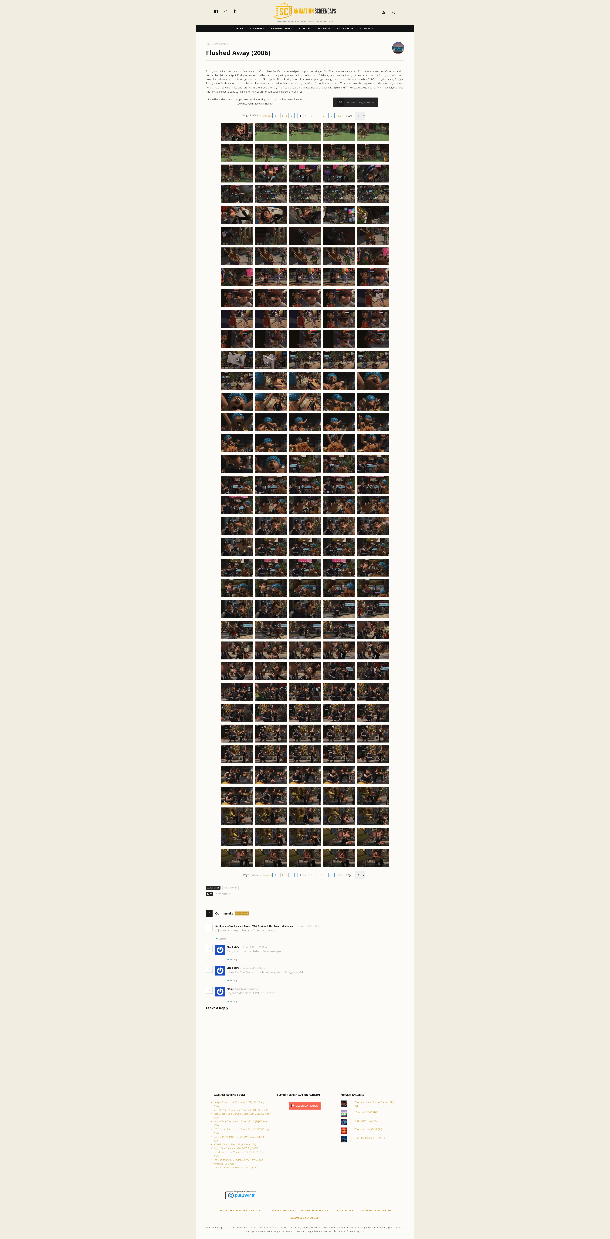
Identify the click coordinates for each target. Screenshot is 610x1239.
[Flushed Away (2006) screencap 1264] (339, 140)
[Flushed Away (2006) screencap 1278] (305, 203)
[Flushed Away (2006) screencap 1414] (339, 763)
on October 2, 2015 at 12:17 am (254, 968)
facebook (219, 11)
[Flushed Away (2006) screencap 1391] (237, 680)
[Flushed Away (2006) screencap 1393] (305, 680)
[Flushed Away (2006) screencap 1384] (339, 638)
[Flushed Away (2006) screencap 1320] (373, 369)
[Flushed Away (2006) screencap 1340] (373, 452)
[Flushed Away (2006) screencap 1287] (271, 244)
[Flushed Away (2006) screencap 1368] (305, 576)
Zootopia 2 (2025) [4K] (366, 1112)
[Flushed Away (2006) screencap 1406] (237, 742)
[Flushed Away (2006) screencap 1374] (339, 597)
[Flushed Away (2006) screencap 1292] (271, 265)
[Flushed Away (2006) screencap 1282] (271, 224)
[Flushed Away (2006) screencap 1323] (305, 390)
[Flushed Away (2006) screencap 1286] (237, 244)
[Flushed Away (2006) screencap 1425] (373, 804)
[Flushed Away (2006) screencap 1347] (271, 493)
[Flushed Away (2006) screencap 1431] (237, 846)
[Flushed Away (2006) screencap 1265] (373, 140)
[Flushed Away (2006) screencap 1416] (237, 784)
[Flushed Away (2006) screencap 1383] (305, 638)
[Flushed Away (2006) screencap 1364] (339, 555)
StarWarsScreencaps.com (305, 1218)
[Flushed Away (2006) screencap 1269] (339, 161)
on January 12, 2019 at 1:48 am (307, 926)
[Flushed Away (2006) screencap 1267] (271, 161)
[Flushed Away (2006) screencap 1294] (339, 265)
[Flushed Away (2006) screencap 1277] (271, 203)
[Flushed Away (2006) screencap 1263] (305, 140)
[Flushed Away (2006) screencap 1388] (305, 659)
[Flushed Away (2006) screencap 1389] (339, 659)
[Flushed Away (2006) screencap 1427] (271, 825)
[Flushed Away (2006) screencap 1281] (237, 224)
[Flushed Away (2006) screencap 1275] (373, 182)
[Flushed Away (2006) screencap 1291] (237, 265)
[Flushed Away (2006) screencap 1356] (237, 535)
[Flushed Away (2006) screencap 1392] (271, 680)
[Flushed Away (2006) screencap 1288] (305, 244)
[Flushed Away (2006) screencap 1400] (373, 700)
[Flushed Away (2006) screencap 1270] (373, 161)
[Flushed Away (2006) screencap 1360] (373, 535)
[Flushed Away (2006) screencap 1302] (271, 306)
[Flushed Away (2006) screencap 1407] (271, 742)
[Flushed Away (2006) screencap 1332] (271, 431)
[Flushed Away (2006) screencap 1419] (339, 784)
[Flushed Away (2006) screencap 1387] (271, 659)
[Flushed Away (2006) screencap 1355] (373, 514)
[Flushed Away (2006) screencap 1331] (237, 431)
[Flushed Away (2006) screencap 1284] (339, 224)
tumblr (238, 11)
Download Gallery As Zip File (359, 102)
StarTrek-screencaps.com (376, 1210)
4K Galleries (345, 28)
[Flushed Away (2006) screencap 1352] (271, 514)
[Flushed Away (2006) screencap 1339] (339, 452)
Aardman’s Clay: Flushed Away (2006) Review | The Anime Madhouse (254, 926)
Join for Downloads (282, 1210)
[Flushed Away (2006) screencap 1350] (373, 493)
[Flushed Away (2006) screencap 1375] (373, 597)
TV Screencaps (344, 1210)
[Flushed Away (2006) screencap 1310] (373, 327)
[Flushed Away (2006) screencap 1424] (339, 804)
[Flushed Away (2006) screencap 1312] (271, 348)
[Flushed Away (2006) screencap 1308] (305, 327)
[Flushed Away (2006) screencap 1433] (305, 846)
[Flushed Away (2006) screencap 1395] (373, 680)
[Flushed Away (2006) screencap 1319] (339, 369)
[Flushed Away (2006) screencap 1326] (237, 410)
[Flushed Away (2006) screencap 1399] (339, 700)
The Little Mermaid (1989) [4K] (370, 1137)
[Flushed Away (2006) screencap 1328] (305, 410)
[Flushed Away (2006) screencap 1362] (271, 555)
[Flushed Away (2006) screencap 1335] (373, 431)
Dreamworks (231, 887)
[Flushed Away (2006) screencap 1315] (373, 348)
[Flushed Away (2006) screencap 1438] (305, 866)
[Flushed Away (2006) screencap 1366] (237, 576)
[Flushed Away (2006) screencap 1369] (339, 576)
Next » (339, 115)
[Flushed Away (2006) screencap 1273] (305, 182)
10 (310, 115)
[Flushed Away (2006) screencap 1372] (271, 597)
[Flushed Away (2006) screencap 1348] (305, 493)
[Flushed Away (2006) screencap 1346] (237, 493)
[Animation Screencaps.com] (305, 10)
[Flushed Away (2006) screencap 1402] (271, 721)
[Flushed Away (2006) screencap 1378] (305, 618)
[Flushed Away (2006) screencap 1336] (237, 452)
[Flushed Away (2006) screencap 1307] (271, 327)
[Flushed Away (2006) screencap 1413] (305, 763)
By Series (305, 28)
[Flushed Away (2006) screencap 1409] (339, 742)
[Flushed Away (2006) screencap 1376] (237, 618)
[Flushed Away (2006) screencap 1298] (305, 286)
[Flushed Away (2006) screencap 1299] (339, 286)
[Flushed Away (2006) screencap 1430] (373, 825)
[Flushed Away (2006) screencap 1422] (271, 804)
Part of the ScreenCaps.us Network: (240, 1210)
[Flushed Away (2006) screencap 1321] (237, 390)
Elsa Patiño (233, 947)
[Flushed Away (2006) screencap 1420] (373, 784)
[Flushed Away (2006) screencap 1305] (373, 306)
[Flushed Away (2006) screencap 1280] (373, 203)
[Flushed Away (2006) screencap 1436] (237, 866)
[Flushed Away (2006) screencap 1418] (305, 784)
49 (330, 115)
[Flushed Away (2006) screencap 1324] (339, 390)
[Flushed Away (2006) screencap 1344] (339, 472)
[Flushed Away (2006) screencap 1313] (305, 348)
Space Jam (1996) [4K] (366, 1120)
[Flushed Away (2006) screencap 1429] (339, 825)
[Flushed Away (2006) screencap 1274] (339, 182)
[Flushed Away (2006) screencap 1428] (305, 825)
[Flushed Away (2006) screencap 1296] (237, 286)
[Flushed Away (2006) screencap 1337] (271, 452)
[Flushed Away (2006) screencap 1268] (305, 161)
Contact (368, 28)
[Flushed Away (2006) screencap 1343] (305, 472)
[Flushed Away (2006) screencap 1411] (237, 763)
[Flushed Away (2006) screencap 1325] (373, 390)
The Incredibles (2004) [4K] (368, 1129)
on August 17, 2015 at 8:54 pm (245, 989)
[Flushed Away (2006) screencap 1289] (339, 244)
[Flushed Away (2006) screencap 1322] (271, 390)
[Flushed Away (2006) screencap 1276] (237, 203)
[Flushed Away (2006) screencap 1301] (237, 306)
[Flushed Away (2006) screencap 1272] (271, 182)
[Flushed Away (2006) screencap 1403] (305, 721)
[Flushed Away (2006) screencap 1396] (237, 700)
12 (322, 115)
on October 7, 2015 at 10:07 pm (254, 947)
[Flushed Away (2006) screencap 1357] (271, 535)
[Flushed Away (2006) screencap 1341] (237, 472)
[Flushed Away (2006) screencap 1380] (373, 618)
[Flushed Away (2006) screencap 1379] (339, 618)
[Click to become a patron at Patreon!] (305, 1110)
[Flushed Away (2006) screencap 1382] (271, 638)
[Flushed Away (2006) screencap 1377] (271, 618)
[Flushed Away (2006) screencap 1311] (237, 348)
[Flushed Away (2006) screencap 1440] (373, 866)
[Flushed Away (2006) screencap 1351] (237, 514)
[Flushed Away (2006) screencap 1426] (237, 825)
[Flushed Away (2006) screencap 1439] (339, 866)
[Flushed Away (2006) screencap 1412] (271, 763)
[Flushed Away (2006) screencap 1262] (271, 140)
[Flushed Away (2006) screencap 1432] (271, 846)
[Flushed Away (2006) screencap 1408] (305, 742)
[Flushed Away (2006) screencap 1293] (305, 265)
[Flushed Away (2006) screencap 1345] (373, 472)
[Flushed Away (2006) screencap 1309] (339, 327)
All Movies (257, 28)
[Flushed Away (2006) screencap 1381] (237, 638)
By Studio (324, 28)
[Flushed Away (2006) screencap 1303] (305, 306)
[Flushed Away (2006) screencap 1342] (271, 472)
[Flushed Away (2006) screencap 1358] (305, 535)
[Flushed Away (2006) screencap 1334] (339, 431)
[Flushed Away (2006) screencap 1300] (373, 286)
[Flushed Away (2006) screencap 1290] (373, 244)
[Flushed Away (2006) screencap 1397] (271, 700)
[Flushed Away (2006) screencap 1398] (305, 700)
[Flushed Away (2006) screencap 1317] (271, 369)
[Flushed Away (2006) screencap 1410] (373, 742)
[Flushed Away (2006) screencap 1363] (305, 555)
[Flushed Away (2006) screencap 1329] (339, 410)
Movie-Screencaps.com (315, 1210)
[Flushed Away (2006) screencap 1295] (373, 265)
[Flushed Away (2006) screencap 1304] (339, 306)
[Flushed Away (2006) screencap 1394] (339, 680)
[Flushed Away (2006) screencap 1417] (271, 784)
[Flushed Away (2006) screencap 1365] (373, 555)
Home (239, 28)
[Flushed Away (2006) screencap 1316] (237, 369)
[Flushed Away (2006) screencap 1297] (271, 286)
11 (316, 115)
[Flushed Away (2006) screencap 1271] (237, 182)
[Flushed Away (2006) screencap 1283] (305, 224)
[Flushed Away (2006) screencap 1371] (237, 597)
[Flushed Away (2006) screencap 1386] (237, 659)
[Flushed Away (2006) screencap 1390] (373, 659)
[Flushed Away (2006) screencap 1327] (271, 410)
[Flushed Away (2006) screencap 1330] (373, 410)
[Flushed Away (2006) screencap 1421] (237, 804)
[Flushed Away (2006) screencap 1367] (271, 576)
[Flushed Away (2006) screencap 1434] (339, 846)
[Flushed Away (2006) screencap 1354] (339, 514)
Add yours (242, 913)
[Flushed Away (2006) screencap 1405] (373, 721)
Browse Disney (282, 28)
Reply (325, 926)
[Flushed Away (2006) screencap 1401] (237, 721)
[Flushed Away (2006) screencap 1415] (373, 763)
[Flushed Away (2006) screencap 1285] (373, 224)
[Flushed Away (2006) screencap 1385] (373, 638)
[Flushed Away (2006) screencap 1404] (339, 721)
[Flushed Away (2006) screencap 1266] (237, 161)
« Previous (266, 115)
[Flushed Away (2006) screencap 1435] (373, 846)
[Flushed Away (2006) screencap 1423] (305, 804)
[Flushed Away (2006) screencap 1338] (305, 452)
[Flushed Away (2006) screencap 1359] (339, 535)
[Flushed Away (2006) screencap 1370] (373, 576)
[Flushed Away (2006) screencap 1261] (237, 140)
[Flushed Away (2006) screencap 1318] (305, 369)
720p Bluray (223, 894)
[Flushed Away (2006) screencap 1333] (305, 431)
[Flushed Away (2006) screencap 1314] (339, 348)
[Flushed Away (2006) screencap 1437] (271, 866)
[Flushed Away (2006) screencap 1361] (237, 555)
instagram (229, 11)
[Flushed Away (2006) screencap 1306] (237, 327)
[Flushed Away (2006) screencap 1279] (339, 203)
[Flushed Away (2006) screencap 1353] (305, 514)
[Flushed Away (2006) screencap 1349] (339, 493)
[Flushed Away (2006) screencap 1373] (305, 597)
